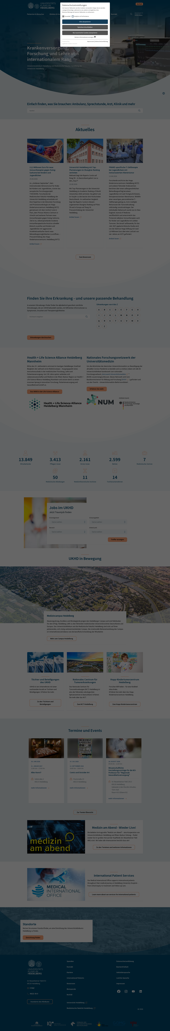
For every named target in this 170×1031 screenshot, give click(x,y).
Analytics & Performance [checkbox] (81, 16)
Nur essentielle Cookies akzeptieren (85, 33)
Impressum (90, 41)
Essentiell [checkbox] (67, 16)
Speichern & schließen (85, 27)
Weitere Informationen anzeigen (84, 37)
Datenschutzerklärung (101, 41)
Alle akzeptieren (85, 22)
